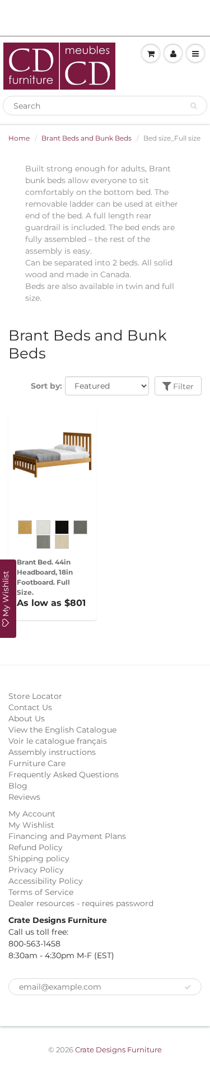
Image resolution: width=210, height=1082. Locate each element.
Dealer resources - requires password (80, 903)
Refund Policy (35, 847)
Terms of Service (40, 892)
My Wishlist (31, 825)
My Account (31, 814)
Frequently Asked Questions (63, 774)
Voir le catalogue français (57, 741)
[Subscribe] (188, 987)
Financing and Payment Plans (67, 836)
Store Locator (35, 696)
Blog (17, 786)
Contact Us (30, 707)
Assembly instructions (52, 752)
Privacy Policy (36, 870)
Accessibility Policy (45, 881)
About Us (26, 718)
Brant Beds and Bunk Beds (86, 138)
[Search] (193, 106)
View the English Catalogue (62, 730)
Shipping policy (38, 859)
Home (19, 138)
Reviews (24, 797)
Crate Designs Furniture (118, 1049)
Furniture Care (37, 763)
